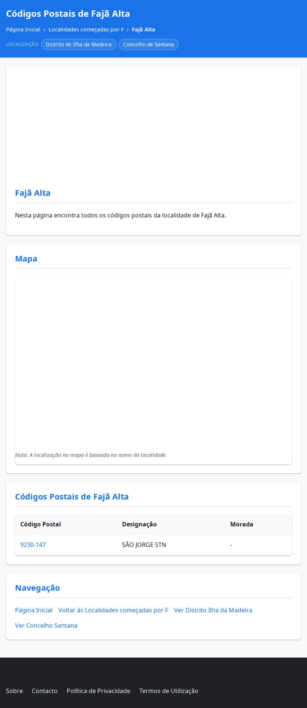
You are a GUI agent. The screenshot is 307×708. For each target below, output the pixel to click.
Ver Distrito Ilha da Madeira (213, 610)
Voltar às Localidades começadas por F (113, 610)
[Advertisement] (153, 131)
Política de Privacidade (98, 691)
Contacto (45, 691)
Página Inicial (33, 610)
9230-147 (33, 545)
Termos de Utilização (168, 691)
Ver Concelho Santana (46, 625)
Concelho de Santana (148, 44)
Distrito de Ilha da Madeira (79, 44)
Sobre (14, 691)
